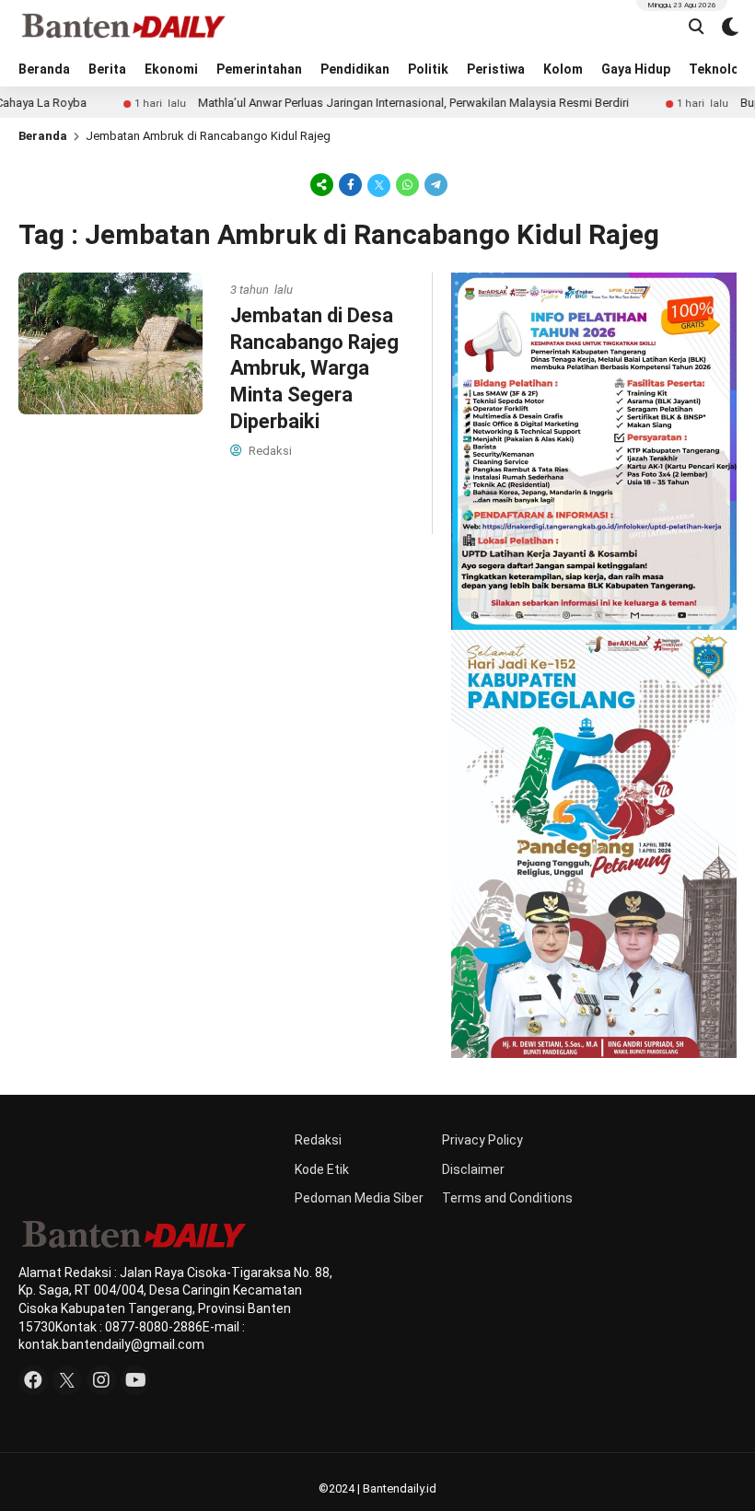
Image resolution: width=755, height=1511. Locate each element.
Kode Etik (322, 1169)
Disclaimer (473, 1169)
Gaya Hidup (635, 69)
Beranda (44, 69)
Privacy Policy (482, 1140)
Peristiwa (496, 69)
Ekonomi (171, 69)
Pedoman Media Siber (359, 1198)
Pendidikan (354, 69)
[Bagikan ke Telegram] (434, 184)
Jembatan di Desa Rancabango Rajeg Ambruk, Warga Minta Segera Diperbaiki (314, 368)
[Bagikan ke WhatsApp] (407, 184)
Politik (428, 69)
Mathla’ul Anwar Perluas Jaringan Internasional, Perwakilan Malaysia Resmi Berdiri (372, 103)
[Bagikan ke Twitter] (379, 184)
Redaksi (318, 1140)
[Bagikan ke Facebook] (350, 184)
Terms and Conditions (507, 1198)
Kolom (563, 69)
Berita (107, 69)
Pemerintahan (259, 69)
